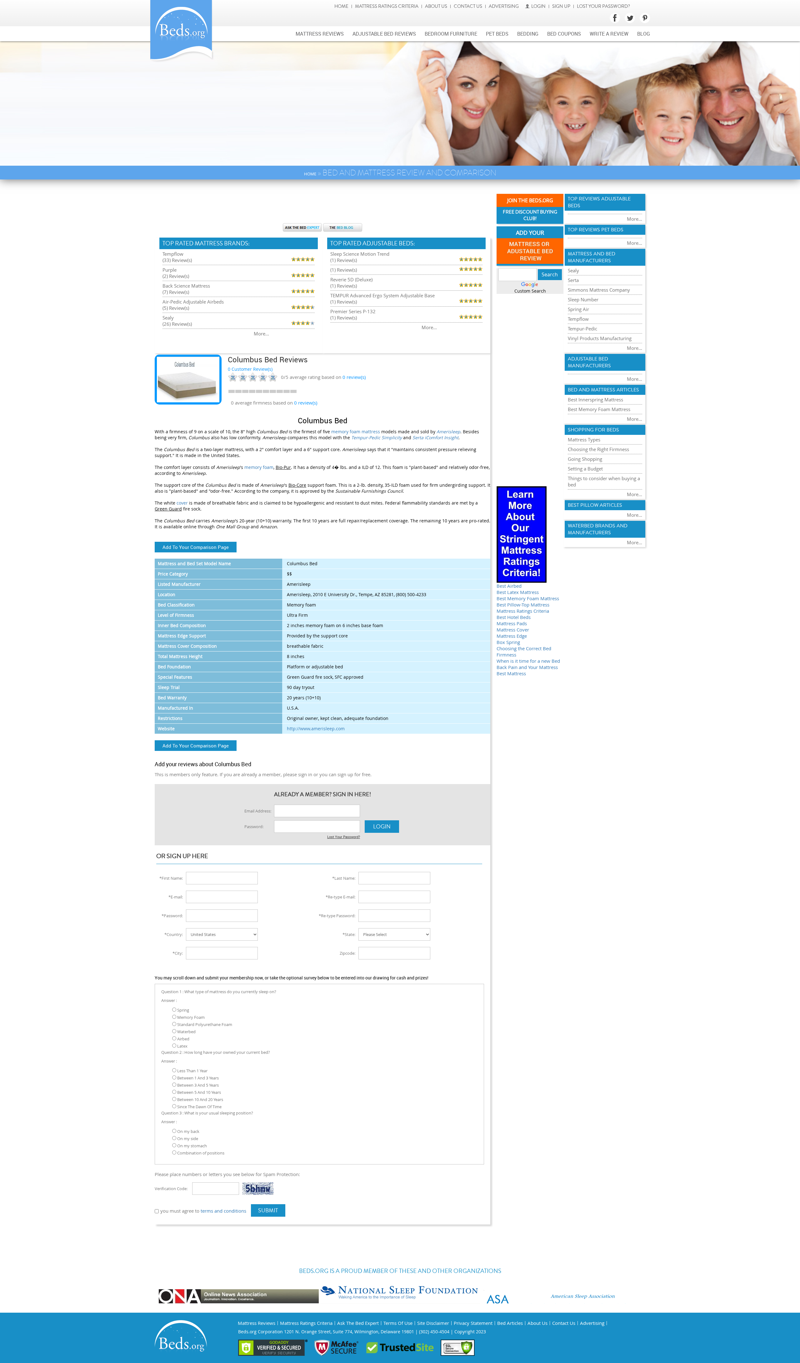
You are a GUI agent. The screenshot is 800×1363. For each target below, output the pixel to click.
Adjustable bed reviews (384, 33)
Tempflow (172, 254)
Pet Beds (497, 33)
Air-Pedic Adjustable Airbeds (193, 302)
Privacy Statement (473, 1323)
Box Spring (508, 642)
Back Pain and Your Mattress (527, 667)
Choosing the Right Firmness (598, 449)
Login (538, 6)
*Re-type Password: (337, 915)
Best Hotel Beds (514, 617)
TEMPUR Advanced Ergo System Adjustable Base (382, 295)
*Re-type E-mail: (340, 897)
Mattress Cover (513, 629)
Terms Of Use (397, 1323)
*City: (177, 953)
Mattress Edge (512, 636)
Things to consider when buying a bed (604, 481)
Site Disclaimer (433, 1323)
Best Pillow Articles (595, 505)
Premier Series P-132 (353, 311)
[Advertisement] (322, 204)
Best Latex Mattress (518, 592)
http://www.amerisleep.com (316, 729)
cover (182, 503)
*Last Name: (343, 878)
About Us (436, 6)
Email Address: (257, 811)
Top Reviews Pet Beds (595, 229)
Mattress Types (584, 439)
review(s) (354, 377)
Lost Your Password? (603, 6)
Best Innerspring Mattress (595, 399)
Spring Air (578, 309)
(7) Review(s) (175, 292)
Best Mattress (511, 673)
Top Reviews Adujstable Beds (599, 202)
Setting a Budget (585, 468)
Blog (643, 33)
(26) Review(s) (177, 324)
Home (341, 6)
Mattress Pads (512, 623)
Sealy (168, 317)
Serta (573, 280)
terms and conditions (223, 1211)
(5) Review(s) (175, 308)
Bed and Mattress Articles (603, 389)
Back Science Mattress (186, 286)
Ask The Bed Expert (358, 1323)
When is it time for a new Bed (528, 661)
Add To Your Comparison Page (195, 547)
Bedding (527, 33)
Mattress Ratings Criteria (386, 6)
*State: (348, 934)
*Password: (172, 915)
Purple (169, 270)
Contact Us (468, 6)
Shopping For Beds (593, 429)
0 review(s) (305, 403)
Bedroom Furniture (451, 33)
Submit (268, 1210)
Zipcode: (347, 953)
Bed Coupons (564, 33)
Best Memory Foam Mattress (528, 598)
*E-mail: (175, 897)
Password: (253, 826)
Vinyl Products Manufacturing (600, 338)
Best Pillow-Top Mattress (523, 604)
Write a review (609, 33)
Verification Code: (171, 1188)
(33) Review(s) (177, 260)
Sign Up (561, 6)
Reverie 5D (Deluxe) (351, 279)
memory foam (258, 467)
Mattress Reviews (320, 33)
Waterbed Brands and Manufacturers (598, 529)
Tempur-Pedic (582, 328)
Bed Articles (510, 1323)
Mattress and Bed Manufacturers (591, 257)
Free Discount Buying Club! (530, 215)
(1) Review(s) (343, 260)
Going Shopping (585, 459)
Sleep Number (583, 299)
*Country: (173, 934)
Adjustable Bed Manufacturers (589, 362)
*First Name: (171, 878)
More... (261, 333)
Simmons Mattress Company (599, 290)
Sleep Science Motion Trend (359, 254)
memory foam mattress (355, 432)
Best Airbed (509, 586)
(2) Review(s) (175, 276)
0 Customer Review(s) (250, 369)
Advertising (504, 6)
